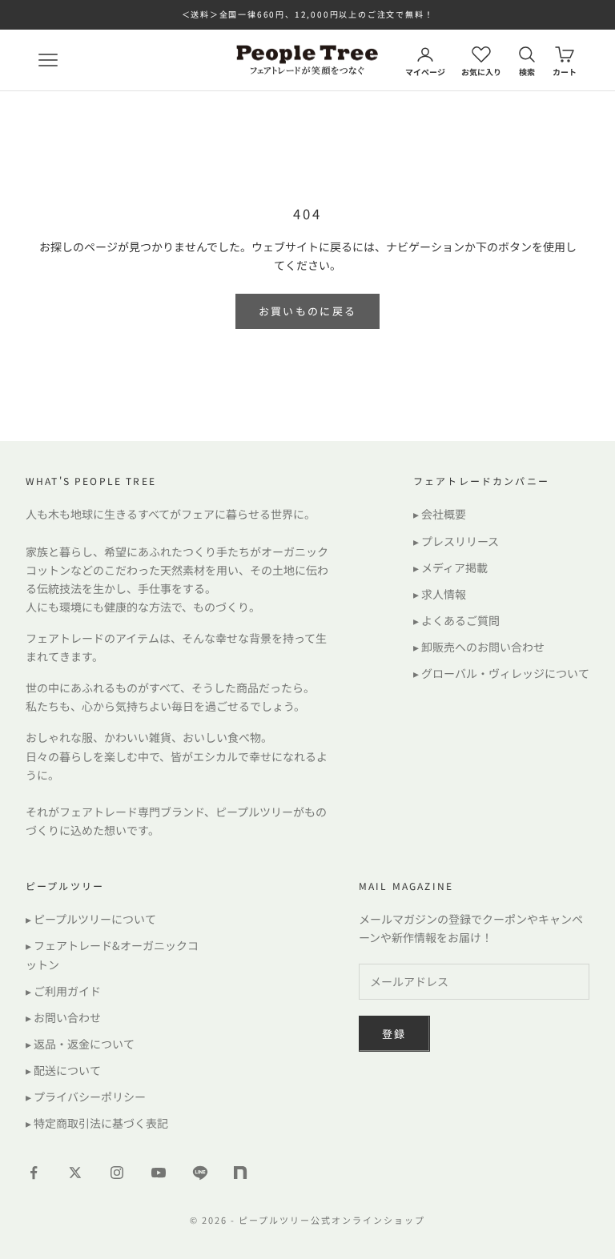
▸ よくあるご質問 (456, 620)
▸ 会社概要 (439, 514)
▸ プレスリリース (456, 541)
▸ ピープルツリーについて (91, 919)
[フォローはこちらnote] (242, 1174)
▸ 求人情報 (439, 594)
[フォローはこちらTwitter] (75, 1173)
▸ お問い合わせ (63, 1017)
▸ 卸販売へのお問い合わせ (479, 647)
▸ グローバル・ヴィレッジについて (501, 673)
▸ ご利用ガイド (63, 991)
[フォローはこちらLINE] (200, 1173)
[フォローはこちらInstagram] (117, 1173)
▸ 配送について (63, 1070)
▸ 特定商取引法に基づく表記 (97, 1123)
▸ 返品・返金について (80, 1044)
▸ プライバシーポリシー (86, 1097)
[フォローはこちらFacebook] (34, 1173)
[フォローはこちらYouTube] (159, 1173)
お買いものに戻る (308, 311)
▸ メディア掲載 (450, 567)
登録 (394, 1033)
